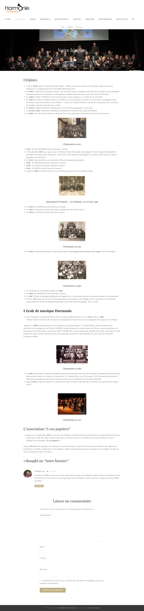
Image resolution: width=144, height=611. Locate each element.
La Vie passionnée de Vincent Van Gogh (83, 251)
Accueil (8, 19)
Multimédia (44, 19)
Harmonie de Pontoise (66, 608)
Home (62, 27)
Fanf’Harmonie (104, 19)
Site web (43, 569)
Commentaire (46, 515)
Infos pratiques (61, 19)
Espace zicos (121, 19)
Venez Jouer (89, 19)
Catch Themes (94, 608)
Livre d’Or (77, 19)
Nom (42, 547)
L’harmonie (19, 19)
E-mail (43, 558)
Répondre (39, 486)
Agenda (33, 19)
